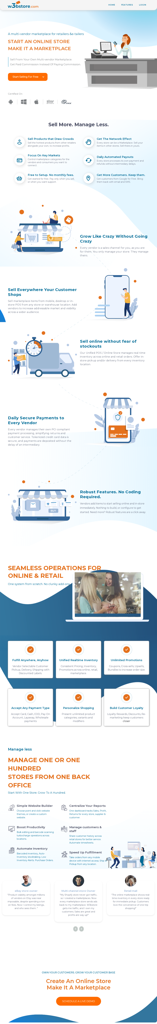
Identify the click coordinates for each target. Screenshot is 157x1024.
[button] (28, 77)
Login (142, 5)
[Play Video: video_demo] (107, 590)
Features (127, 5)
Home (111, 5)
